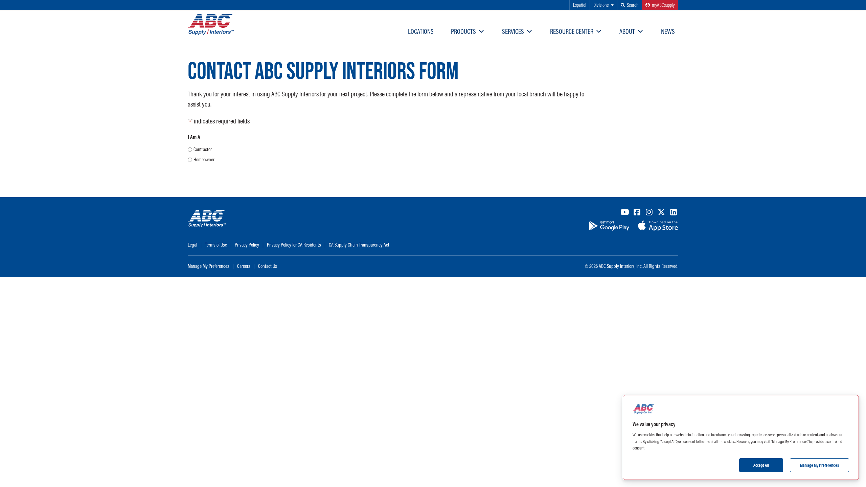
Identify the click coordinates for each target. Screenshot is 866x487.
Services (513, 31)
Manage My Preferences (208, 266)
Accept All (761, 464)
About (627, 31)
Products (463, 31)
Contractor (202, 149)
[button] (629, 5)
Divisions (601, 5)
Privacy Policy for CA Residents (294, 244)
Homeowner (203, 159)
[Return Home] (211, 24)
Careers (243, 266)
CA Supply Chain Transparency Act (359, 244)
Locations (421, 31)
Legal (192, 244)
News (668, 31)
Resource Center (571, 31)
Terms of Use (216, 244)
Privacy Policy (247, 244)
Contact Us (267, 266)
